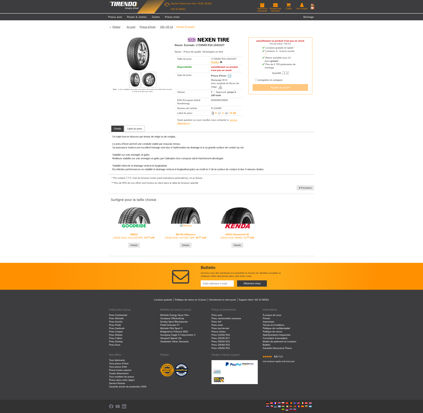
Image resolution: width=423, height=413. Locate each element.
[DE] (312, 4)
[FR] (312, 8)
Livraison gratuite (163, 299)
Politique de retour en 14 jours (190, 299)
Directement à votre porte (222, 299)
